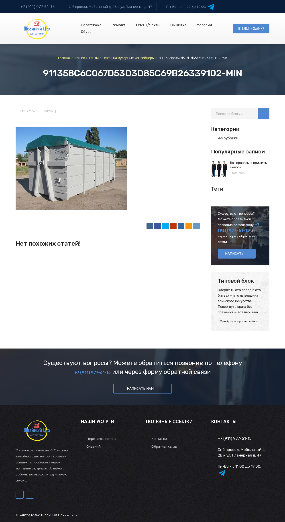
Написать (234, 254)
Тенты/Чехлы (147, 25)
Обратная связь (164, 446)
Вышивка (178, 25)
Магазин (204, 25)
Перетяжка (91, 25)
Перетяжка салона (101, 438)
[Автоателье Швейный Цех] (37, 28)
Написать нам (140, 389)
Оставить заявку (251, 28)
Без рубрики (227, 138)
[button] (263, 113)
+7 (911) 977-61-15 (37, 6)
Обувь (86, 32)
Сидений (93, 446)
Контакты (159, 438)
